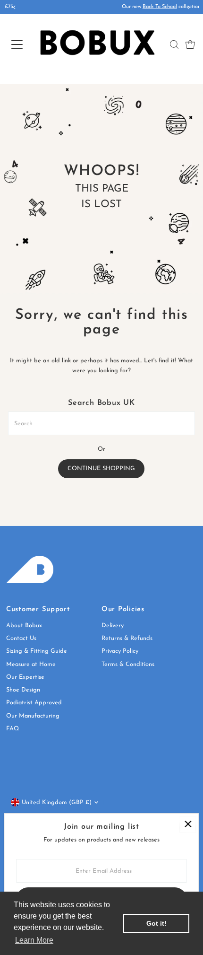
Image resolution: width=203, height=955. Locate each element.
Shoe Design (23, 690)
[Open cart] (190, 44)
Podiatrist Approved (34, 703)
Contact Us (21, 638)
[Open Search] (174, 44)
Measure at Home (31, 664)
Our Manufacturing (32, 716)
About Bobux (24, 625)
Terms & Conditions (128, 664)
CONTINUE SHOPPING (101, 468)
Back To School (105, 6)
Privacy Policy (120, 651)
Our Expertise (25, 677)
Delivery (113, 625)
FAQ (12, 729)
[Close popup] (187, 824)
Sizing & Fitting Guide (36, 651)
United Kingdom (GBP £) (57, 802)
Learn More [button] (34, 940)
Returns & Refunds (127, 638)
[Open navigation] (16, 44)
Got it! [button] (156, 923)
